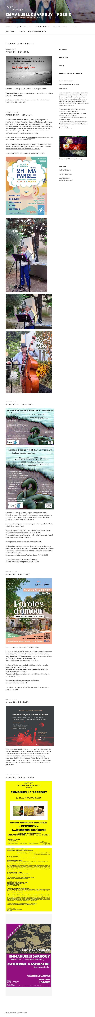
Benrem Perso (26, 656)
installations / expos (60, 27)
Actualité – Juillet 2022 (18, 574)
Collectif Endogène (65, 170)
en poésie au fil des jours (36, 31)
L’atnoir (23, 667)
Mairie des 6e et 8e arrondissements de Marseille (23, 149)
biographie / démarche (22, 27)
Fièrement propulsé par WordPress (16, 1012)
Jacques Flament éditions (18, 672)
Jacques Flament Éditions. (22, 537)
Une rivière (31, 137)
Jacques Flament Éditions (22, 140)
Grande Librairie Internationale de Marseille (23, 100)
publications (10, 31)
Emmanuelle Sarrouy (13, 89)
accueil (8, 27)
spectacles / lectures (42, 27)
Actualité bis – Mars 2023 (19, 404)
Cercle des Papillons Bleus (27, 555)
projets (21, 31)
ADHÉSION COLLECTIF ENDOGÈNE (71, 73)
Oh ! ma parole (29, 120)
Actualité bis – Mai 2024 (18, 114)
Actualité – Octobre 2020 (19, 777)
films (73, 27)
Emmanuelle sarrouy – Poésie (38, 15)
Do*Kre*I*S (15, 676)
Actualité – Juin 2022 (17, 702)
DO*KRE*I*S (36, 533)
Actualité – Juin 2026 (17, 51)
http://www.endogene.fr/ (28, 559)
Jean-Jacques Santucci (30, 89)
